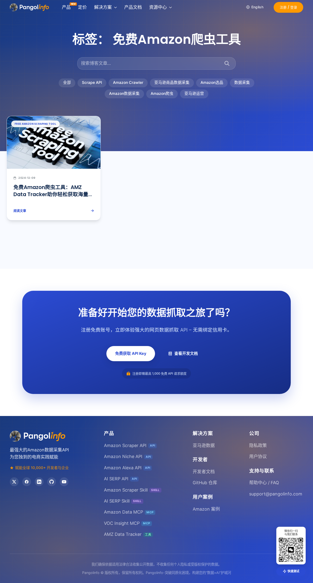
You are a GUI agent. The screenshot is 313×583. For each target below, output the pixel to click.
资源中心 (158, 7)
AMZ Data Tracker (127, 534)
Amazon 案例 (206, 509)
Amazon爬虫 (162, 93)
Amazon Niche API (127, 456)
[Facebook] (26, 481)
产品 (66, 7)
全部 (67, 82)
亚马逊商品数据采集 (172, 82)
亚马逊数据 (204, 445)
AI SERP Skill (123, 501)
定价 (82, 7)
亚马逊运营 (194, 93)
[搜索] (227, 63)
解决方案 (103, 7)
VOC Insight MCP (127, 523)
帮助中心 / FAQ (264, 482)
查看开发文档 (186, 353)
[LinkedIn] (39, 481)
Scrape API (92, 82)
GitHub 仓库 (205, 482)
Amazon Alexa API (127, 467)
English (257, 7)
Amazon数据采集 (124, 93)
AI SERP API (120, 478)
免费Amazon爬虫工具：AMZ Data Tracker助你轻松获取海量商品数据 (53, 194)
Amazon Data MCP (129, 512)
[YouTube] (64, 481)
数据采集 (242, 82)
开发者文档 (204, 471)
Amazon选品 (212, 82)
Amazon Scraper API (129, 445)
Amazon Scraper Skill (132, 490)
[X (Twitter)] (14, 481)
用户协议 (258, 456)
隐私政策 (258, 445)
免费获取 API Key (130, 353)
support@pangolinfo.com (275, 493)
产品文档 (133, 7)
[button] (288, 7)
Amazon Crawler (128, 82)
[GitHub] (51, 481)
